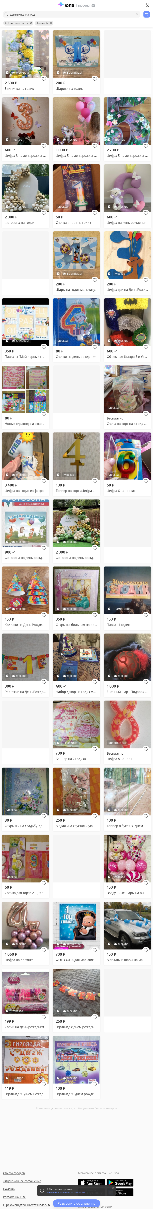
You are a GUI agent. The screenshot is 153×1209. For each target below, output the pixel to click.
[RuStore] (120, 1192)
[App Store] (91, 1183)
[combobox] (71, 14)
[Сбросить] (137, 14)
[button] (44, 79)
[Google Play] (120, 1183)
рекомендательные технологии (65, 1192)
